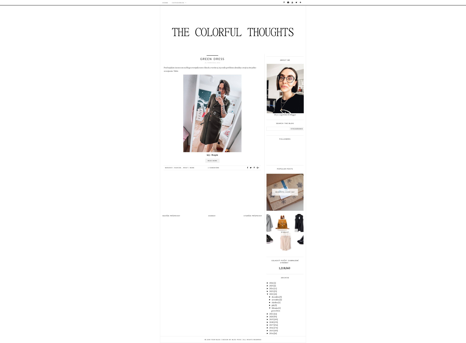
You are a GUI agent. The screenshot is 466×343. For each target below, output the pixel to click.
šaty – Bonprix (212, 155)
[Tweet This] (251, 167)
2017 (273, 325)
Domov (212, 216)
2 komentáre (213, 168)
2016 (273, 328)
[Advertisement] (212, 193)
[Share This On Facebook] (248, 167)
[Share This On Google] (258, 167)
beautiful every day (285, 192)
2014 (273, 333)
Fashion (178, 168)
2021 (273, 314)
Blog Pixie (236, 340)
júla (274, 305)
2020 (273, 316)
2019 (273, 319)
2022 (273, 294)
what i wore (188, 168)
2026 (272, 283)
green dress (212, 59)
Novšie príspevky (171, 216)
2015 (273, 330)
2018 (273, 322)
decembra (277, 297)
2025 (272, 285)
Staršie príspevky (253, 216)
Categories (178, 3)
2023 (273, 291)
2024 (273, 288)
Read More (212, 161)
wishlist (285, 232)
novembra (277, 299)
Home (165, 3)
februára (276, 308)
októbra (276, 302)
